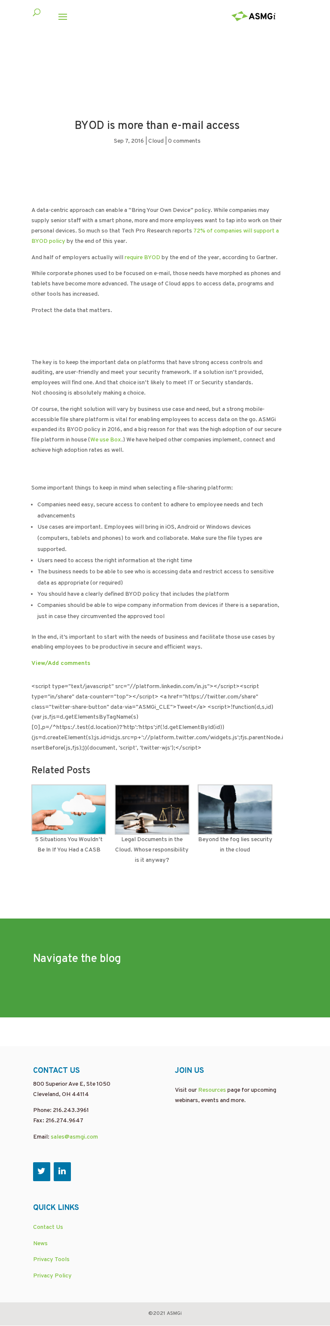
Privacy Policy (52, 1276)
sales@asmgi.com (74, 1137)
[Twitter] (41, 1171)
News (40, 1243)
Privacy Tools (51, 1259)
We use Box (105, 440)
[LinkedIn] (62, 1171)
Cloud (156, 141)
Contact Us (48, 1227)
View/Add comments (60, 663)
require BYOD (141, 257)
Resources (212, 1090)
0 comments (184, 141)
